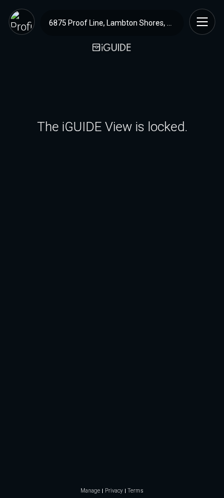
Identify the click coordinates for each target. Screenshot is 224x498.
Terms (136, 491)
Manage (90, 491)
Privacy (114, 491)
